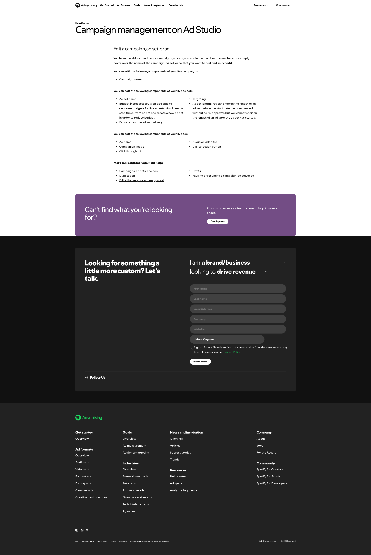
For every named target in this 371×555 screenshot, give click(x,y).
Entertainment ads (135, 476)
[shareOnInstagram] (86, 377)
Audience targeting (136, 453)
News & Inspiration (154, 5)
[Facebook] (82, 530)
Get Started (107, 5)
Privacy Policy (102, 541)
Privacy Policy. (232, 352)
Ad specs (176, 483)
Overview (82, 439)
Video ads (82, 469)
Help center (178, 476)
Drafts (196, 171)
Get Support (218, 221)
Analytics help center (184, 490)
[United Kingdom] (227, 339)
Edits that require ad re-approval (141, 180)
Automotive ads (133, 490)
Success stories (180, 453)
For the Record (267, 453)
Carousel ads (84, 490)
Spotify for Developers (272, 483)
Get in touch (200, 361)
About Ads (123, 541)
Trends (174, 459)
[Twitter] (87, 530)
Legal (77, 541)
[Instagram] (76, 530)
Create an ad (283, 5)
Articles (175, 446)
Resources (260, 5)
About (261, 439)
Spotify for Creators (270, 469)
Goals (137, 5)
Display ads (83, 483)
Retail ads (129, 483)
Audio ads (82, 462)
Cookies (113, 541)
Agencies (129, 511)
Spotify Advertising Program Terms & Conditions (149, 541)
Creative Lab (176, 5)
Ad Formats (123, 5)
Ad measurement (134, 446)
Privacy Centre (88, 541)
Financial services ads (137, 497)
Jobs (260, 446)
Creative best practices (91, 497)
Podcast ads (83, 476)
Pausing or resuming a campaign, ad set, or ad (223, 176)
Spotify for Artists (268, 476)
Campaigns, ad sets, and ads (138, 171)
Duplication (127, 176)
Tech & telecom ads (136, 504)
